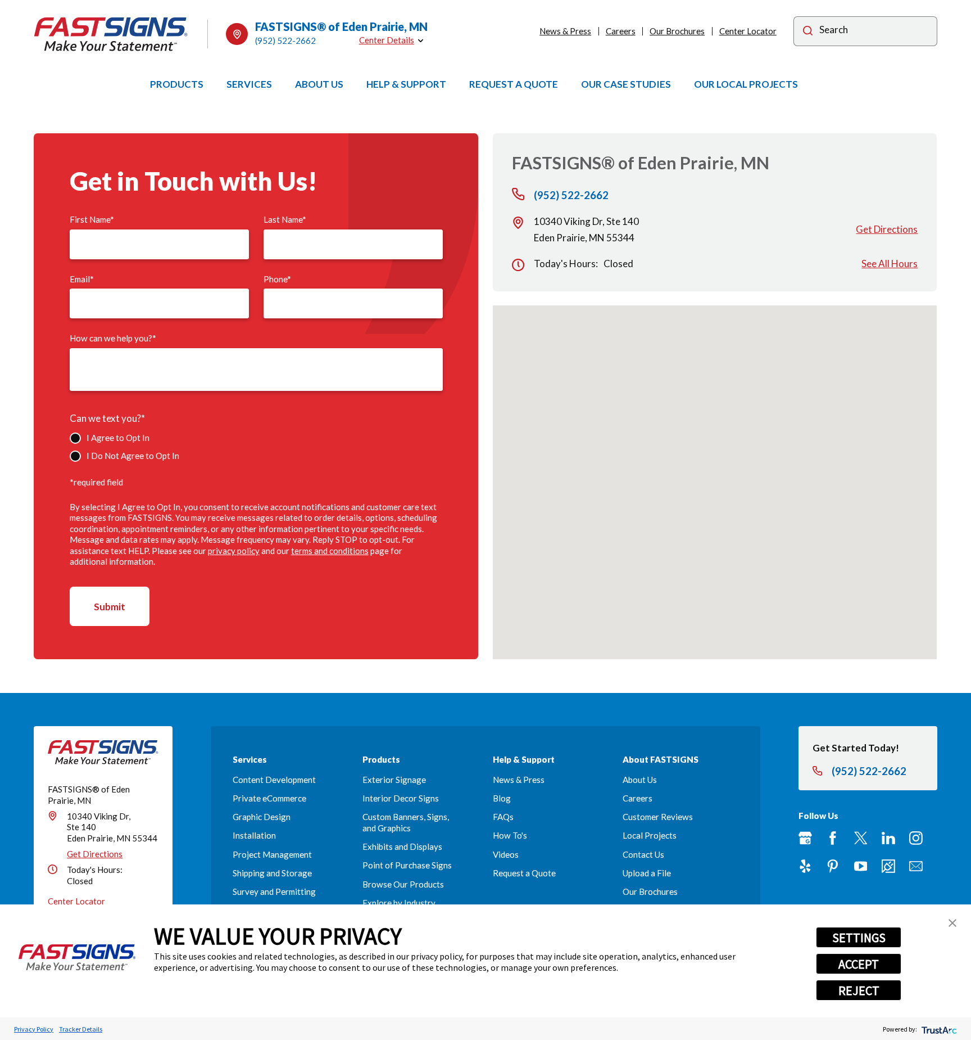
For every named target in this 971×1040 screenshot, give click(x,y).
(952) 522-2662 (285, 40)
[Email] (916, 866)
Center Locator (748, 31)
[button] (952, 923)
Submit (109, 607)
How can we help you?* (113, 338)
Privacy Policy (33, 1029)
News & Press (565, 31)
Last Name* (285, 219)
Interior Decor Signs (400, 798)
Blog (502, 798)
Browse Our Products (403, 884)
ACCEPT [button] (858, 964)
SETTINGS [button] (859, 938)
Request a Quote (524, 873)
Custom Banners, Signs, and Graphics (405, 822)
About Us (640, 780)
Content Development (274, 780)
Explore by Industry (398, 903)
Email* (82, 279)
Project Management (272, 854)
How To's (510, 835)
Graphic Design (262, 817)
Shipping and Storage (272, 873)
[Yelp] (805, 866)
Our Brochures (677, 31)
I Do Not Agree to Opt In (133, 456)
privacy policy (234, 551)
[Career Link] (888, 866)
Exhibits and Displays (402, 846)
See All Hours (889, 263)
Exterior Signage (394, 780)
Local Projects (650, 835)
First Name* (92, 219)
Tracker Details (80, 1029)
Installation (254, 835)
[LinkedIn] (888, 838)
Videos (506, 854)
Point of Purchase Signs (407, 865)
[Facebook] (833, 838)
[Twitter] (861, 838)
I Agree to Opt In (118, 438)
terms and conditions (330, 551)
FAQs (503, 817)
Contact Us (643, 854)
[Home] (111, 34)
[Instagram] (916, 838)
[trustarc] (938, 1029)
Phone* (277, 279)
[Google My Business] (805, 838)
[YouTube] (861, 866)
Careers (621, 31)
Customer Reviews (658, 817)
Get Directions (887, 229)
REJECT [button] (858, 990)
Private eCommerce (269, 798)
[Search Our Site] (808, 32)
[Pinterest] (833, 866)
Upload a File (647, 873)
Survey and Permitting (274, 891)
